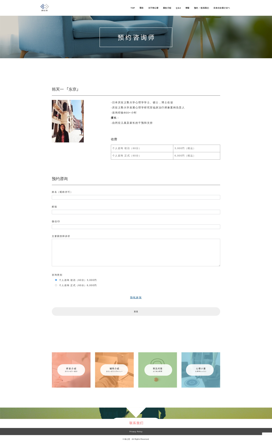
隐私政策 (136, 297)
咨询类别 (57, 275)
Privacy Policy (135, 432)
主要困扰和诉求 (61, 236)
